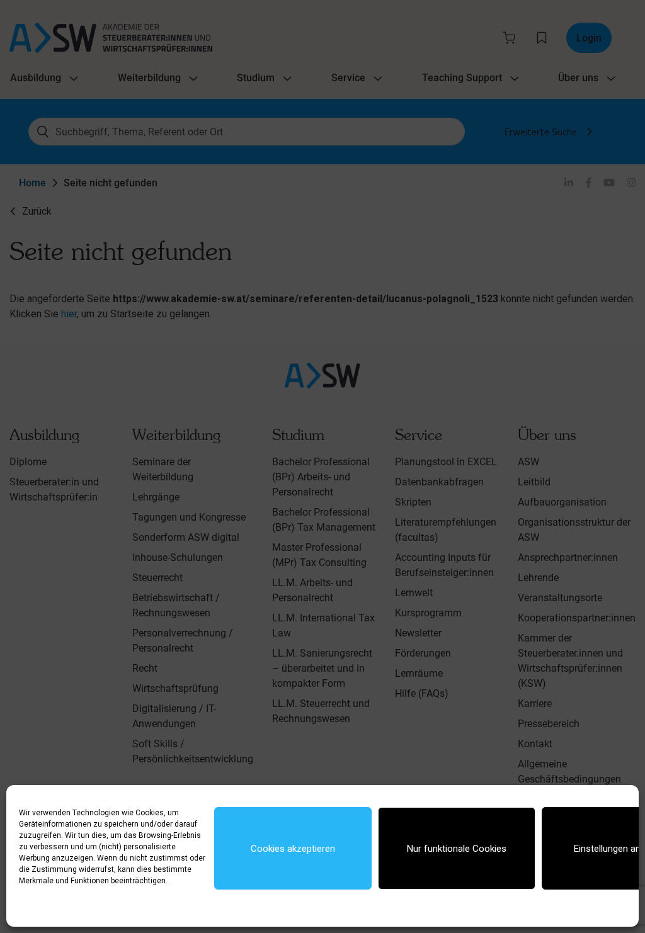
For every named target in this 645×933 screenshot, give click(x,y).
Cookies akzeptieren (293, 848)
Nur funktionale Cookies (456, 848)
